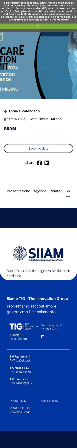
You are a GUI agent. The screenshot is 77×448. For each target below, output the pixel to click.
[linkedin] (46, 162)
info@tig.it (15, 334)
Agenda (40, 191)
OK (38, 26)
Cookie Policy (13, 11)
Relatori (56, 191)
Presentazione (18, 191)
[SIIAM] (38, 253)
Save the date (38, 148)
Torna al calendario (24, 111)
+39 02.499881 (18, 338)
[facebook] (39, 162)
